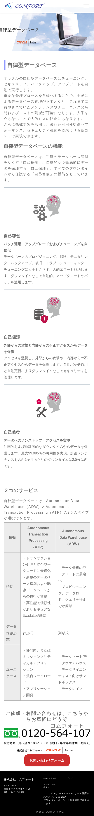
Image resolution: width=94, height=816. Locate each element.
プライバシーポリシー (49, 785)
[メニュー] (86, 6)
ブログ (70, 779)
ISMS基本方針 (50, 779)
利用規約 (75, 800)
